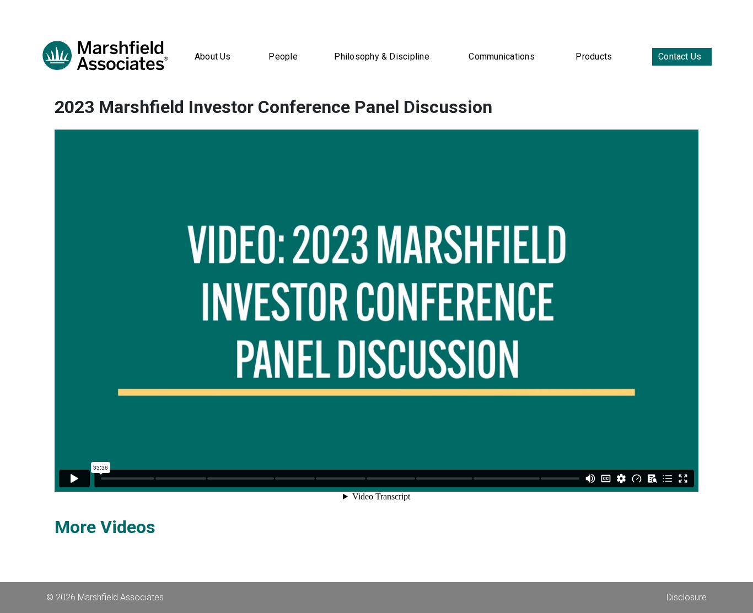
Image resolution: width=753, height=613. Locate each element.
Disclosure (686, 597)
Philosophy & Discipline (381, 56)
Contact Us (679, 56)
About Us (213, 56)
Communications (501, 56)
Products (593, 56)
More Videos (105, 527)
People (282, 56)
